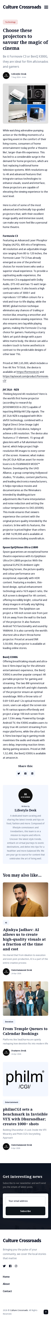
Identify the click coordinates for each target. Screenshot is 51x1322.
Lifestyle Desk (18, 74)
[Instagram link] (16, 1266)
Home (6, 1276)
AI (6, 922)
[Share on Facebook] (25, 773)
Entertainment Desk (21, 970)
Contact (7, 1291)
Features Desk (18, 1051)
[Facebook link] (10, 1266)
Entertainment (11, 1102)
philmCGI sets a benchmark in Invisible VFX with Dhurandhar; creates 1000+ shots (25, 1116)
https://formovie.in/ (28, 372)
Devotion (9, 1021)
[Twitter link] (4, 1266)
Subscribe (25, 1211)
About (6, 1284)
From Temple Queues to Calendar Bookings (25, 1031)
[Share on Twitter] (19, 773)
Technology (10, 22)
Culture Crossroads (22, 7)
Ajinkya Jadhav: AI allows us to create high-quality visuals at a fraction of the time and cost (24, 939)
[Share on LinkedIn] (32, 773)
